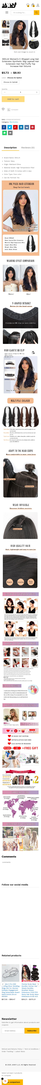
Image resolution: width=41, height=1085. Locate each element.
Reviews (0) (28, 147)
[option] (6, 23)
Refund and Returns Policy (12, 1049)
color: (12, 78)
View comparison (12, 1082)
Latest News (20, 1051)
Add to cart (13, 99)
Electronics (14, 122)
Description (10, 147)
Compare (14, 109)
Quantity (4, 89)
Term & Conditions (31, 1049)
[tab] (10, 148)
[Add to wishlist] (3, 109)
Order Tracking (7, 1051)
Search (36, 12)
